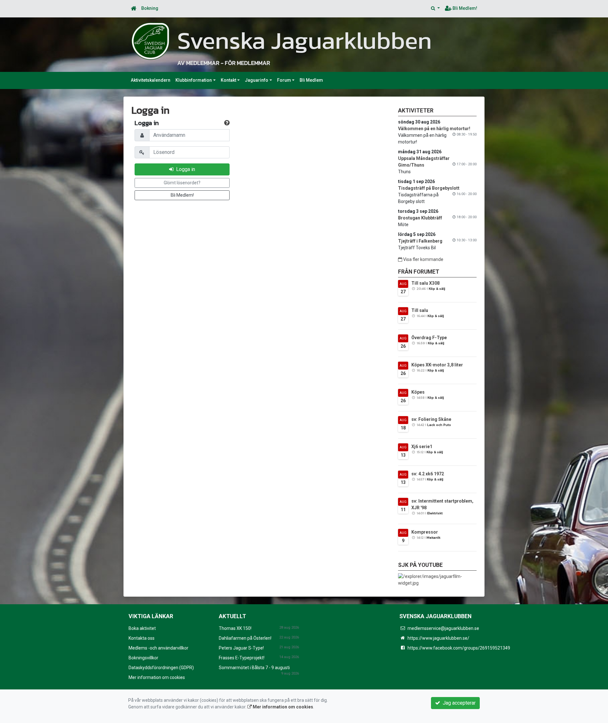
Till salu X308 (425, 283)
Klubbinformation (193, 80)
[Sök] (435, 8)
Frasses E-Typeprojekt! (241, 657)
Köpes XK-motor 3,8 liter (437, 364)
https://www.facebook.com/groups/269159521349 (459, 647)
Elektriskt (435, 513)
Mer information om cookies (157, 677)
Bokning (149, 8)
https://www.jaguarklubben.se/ (438, 638)
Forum (284, 80)
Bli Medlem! (464, 8)
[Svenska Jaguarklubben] (150, 40)
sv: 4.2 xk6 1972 (427, 473)
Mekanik (433, 537)
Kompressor (424, 532)
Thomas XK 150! (235, 628)
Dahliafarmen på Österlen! (245, 638)
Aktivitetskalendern (150, 80)
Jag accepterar (458, 703)
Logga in (184, 169)
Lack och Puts (439, 424)
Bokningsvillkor (143, 657)
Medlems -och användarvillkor (158, 647)
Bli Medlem (311, 80)
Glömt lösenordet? (182, 182)
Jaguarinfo (256, 80)
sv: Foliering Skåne (431, 419)
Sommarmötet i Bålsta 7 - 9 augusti (254, 667)
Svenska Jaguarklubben (304, 40)
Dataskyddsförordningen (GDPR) (161, 667)
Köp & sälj (437, 288)
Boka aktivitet (142, 628)
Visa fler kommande (422, 259)
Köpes (418, 392)
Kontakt (228, 80)
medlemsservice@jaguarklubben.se (443, 628)
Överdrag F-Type (429, 337)
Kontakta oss (142, 638)
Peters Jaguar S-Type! (241, 647)
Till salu (419, 310)
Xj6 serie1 (421, 446)
